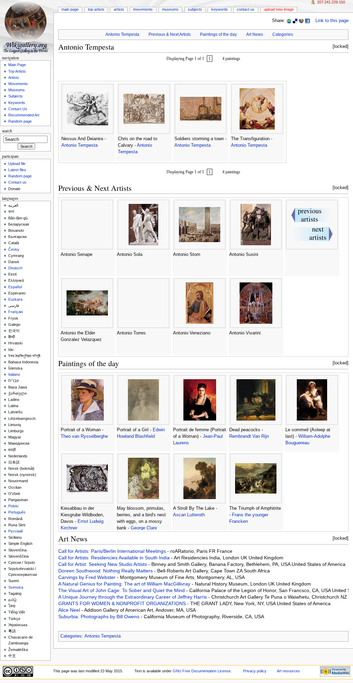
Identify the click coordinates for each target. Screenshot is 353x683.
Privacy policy (254, 671)
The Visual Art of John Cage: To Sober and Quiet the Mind (122, 590)
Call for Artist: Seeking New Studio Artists (103, 564)
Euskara (15, 299)
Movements (143, 9)
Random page (20, 121)
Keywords (219, 9)
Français (15, 312)
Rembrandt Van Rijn (249, 436)
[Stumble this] (288, 20)
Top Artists (96, 9)
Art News (254, 34)
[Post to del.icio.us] (295, 20)
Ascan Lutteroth (189, 515)
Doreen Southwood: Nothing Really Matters (106, 570)
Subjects (195, 9)
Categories (282, 34)
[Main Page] (26, 26)
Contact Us (245, 9)
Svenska (15, 587)
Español (15, 287)
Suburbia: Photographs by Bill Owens (99, 616)
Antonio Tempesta (122, 34)
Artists (119, 9)
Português (17, 512)
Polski (13, 506)
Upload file (17, 164)
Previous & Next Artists (170, 34)
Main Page (70, 9)
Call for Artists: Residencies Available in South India (114, 557)
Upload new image (279, 9)
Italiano (14, 374)
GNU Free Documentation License (202, 671)
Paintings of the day (218, 34)
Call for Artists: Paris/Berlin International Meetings (112, 551)
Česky (13, 249)
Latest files (17, 170)
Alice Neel (69, 610)
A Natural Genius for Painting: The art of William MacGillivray (125, 584)
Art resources (288, 671)
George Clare (144, 528)
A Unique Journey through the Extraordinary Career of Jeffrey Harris (133, 597)
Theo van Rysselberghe (84, 436)
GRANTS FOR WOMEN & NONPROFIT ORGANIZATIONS (122, 603)
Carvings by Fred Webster (87, 577)
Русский (15, 531)
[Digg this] (301, 20)
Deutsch (15, 268)
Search (7, 130)
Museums (170, 9)
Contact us (17, 182)
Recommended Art (23, 115)
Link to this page (332, 20)
